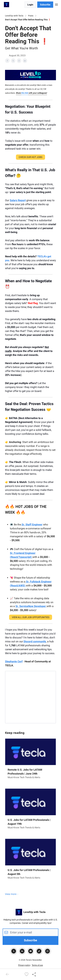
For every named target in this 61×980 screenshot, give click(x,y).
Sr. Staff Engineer (31, 524)
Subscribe (45, 4)
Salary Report (18, 200)
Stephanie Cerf (14, 661)
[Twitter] (13, 951)
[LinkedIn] (22, 951)
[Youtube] (30, 951)
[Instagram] (47, 951)
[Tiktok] (39, 951)
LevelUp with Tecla (14, 15)
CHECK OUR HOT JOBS (30, 157)
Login (30, 4)
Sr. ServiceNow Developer (31, 606)
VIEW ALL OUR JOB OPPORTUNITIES (30, 617)
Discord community (35, 641)
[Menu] (56, 4)
